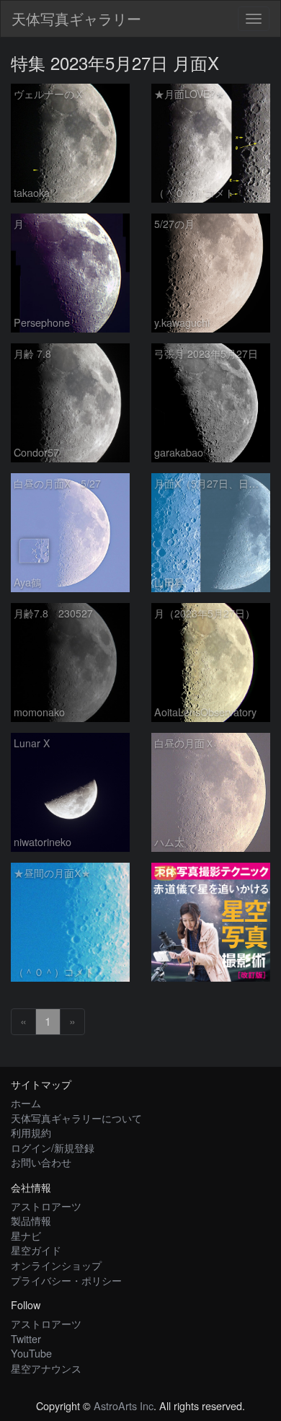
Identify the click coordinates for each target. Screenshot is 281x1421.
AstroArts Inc (123, 1405)
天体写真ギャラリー (76, 18)
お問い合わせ (41, 1161)
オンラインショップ (56, 1264)
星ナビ (26, 1235)
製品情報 (31, 1220)
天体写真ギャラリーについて (76, 1117)
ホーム (26, 1102)
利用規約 (31, 1132)
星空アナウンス (46, 1368)
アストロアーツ (46, 1205)
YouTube (31, 1352)
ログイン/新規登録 (52, 1147)
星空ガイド (36, 1249)
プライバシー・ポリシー (66, 1280)
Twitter (26, 1338)
